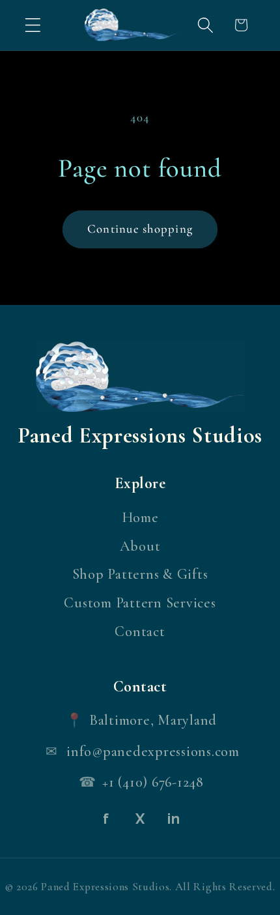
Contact (140, 631)
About (140, 546)
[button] (33, 25)
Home (140, 517)
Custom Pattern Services (140, 602)
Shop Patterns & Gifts (140, 574)
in (173, 818)
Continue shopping (140, 229)
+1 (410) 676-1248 (153, 782)
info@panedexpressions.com (153, 751)
